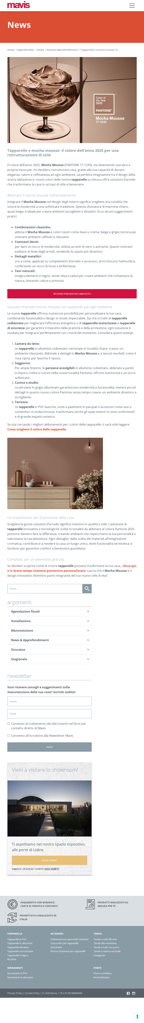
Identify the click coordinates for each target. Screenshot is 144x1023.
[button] (132, 5)
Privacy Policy (14, 993)
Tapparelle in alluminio (19, 943)
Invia (49, 747)
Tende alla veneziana (105, 943)
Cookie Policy (32, 993)
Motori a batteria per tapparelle (68, 951)
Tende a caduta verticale (107, 951)
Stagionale (19, 659)
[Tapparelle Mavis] (18, 5)
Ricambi (11, 959)
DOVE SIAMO (49, 860)
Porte (97, 967)
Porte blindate (102, 977)
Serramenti (15, 967)
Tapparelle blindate (18, 947)
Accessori (56, 933)
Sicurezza (18, 650)
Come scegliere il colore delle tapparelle (36, 429)
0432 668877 (51, 868)
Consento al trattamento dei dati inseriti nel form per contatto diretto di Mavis (48, 726)
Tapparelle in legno (17, 955)
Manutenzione (22, 630)
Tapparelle (14, 933)
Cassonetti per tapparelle (64, 943)
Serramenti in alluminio (20, 977)
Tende (98, 933)
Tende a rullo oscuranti (106, 947)
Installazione (21, 621)
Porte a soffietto (103, 973)
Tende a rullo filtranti (105, 939)
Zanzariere (56, 947)
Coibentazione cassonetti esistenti (69, 939)
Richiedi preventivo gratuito (72, 293)
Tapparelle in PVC (17, 939)
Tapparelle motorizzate (20, 951)
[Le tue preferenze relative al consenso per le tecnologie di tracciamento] (137, 1016)
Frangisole (99, 955)
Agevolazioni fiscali (25, 611)
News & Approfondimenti (30, 640)
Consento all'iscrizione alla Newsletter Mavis (42, 736)
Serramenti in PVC (17, 973)
